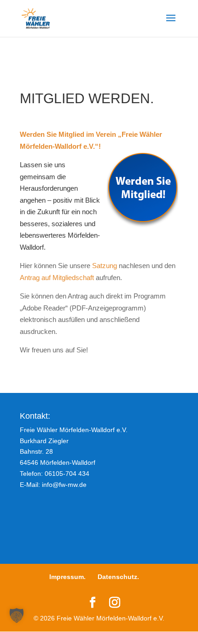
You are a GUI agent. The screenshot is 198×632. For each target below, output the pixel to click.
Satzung (104, 265)
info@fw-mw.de (64, 484)
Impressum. (67, 576)
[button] (16, 615)
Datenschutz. (118, 576)
